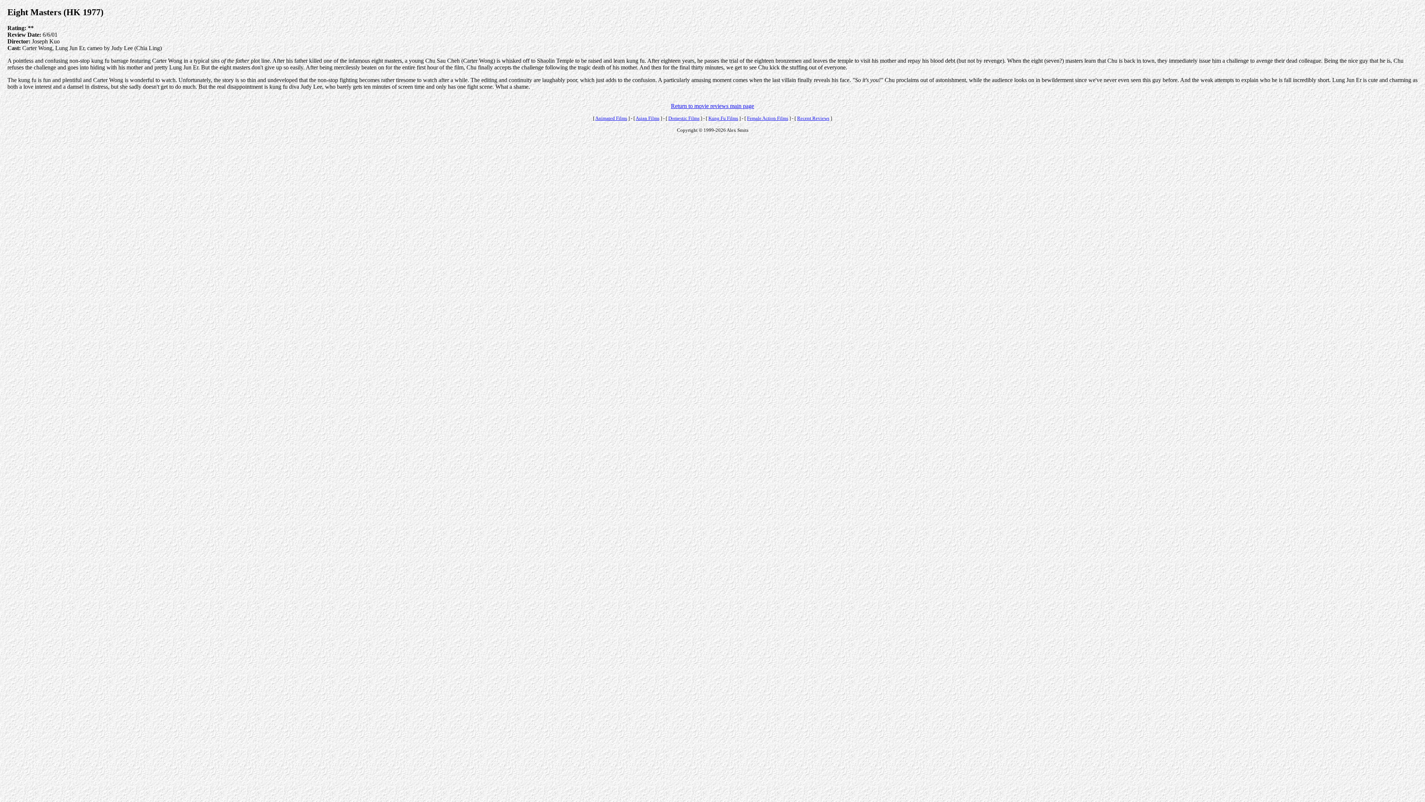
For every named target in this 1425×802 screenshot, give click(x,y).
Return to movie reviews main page (712, 106)
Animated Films (611, 118)
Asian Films (647, 118)
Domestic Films (684, 118)
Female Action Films (767, 118)
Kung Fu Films (723, 118)
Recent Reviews (813, 118)
